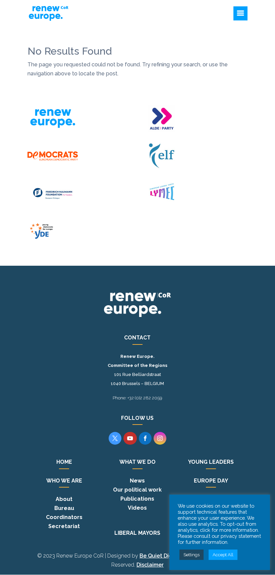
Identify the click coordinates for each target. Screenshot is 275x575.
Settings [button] (191, 554)
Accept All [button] (223, 554)
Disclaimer (150, 565)
